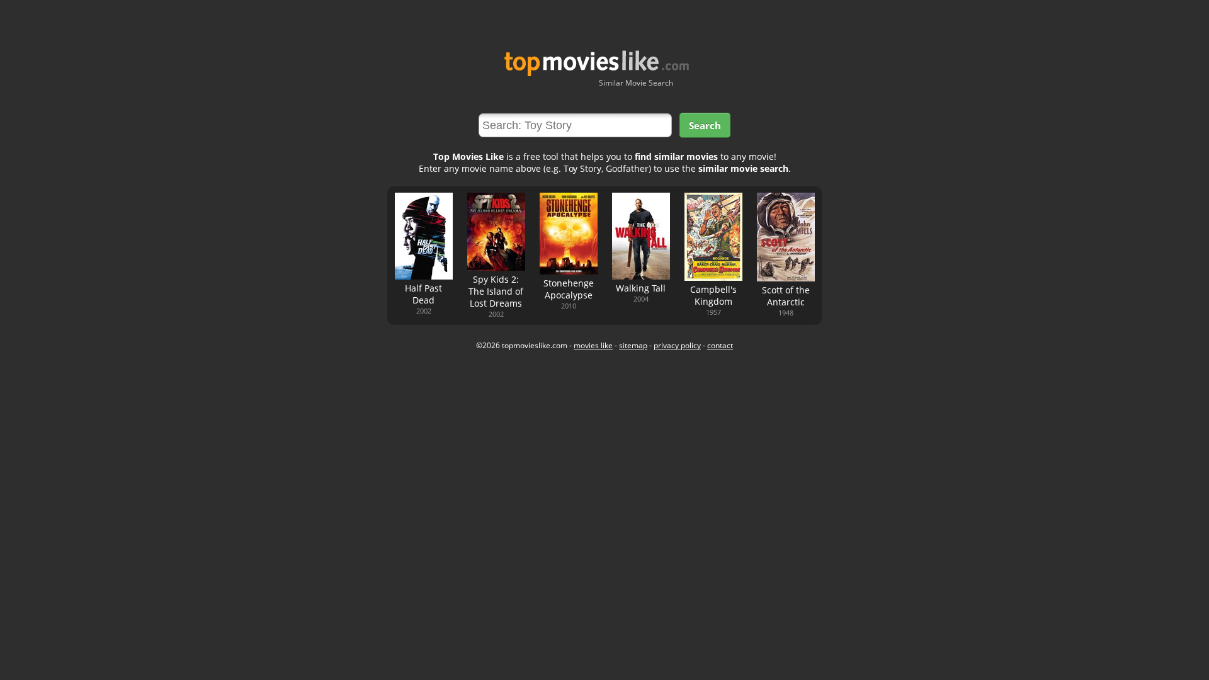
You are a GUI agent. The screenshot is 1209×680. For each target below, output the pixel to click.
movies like (593, 345)
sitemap (633, 345)
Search (705, 125)
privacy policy (677, 345)
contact (720, 345)
